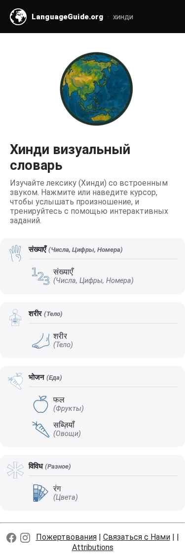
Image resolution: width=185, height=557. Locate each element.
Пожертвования (66, 537)
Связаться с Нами (136, 537)
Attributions (92, 547)
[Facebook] (11, 538)
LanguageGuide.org (68, 16)
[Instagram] (25, 538)
